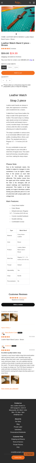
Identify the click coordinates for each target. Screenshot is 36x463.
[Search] (30, 3)
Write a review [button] (18, 304)
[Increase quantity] (10, 80)
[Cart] (34, 3)
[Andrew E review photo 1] (5, 379)
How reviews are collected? (9, 388)
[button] (16, 34)
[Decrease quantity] (3, 80)
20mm (10, 67)
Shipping (4, 57)
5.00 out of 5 (22, 298)
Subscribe (18, 457)
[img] (5, 337)
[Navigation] (2, 3)
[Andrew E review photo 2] (15, 379)
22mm (16, 67)
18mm (4, 67)
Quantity (4, 77)
